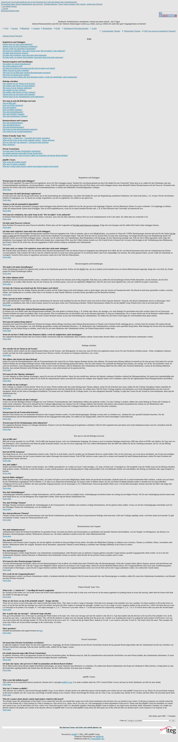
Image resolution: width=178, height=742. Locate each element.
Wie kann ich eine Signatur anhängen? (17, 88)
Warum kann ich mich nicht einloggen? (18, 44)
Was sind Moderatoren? (12, 125)
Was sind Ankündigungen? (13, 112)
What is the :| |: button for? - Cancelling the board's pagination (26, 138)
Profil (58, 28)
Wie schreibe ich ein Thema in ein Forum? (19, 83)
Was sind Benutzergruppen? (13, 127)
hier (88, 24)
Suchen (15, 28)
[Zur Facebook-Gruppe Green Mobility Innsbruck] (168, 14)
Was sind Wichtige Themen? (13, 114)
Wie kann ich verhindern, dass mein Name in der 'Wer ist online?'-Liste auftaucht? (34, 51)
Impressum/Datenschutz (10, 11)
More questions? (9, 145)
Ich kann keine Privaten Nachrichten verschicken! (22, 151)
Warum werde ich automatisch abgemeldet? (19, 49)
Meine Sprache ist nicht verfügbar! (16, 70)
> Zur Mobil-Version (9, 6)
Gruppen (36, 28)
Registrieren (47, 28)
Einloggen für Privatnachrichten (76, 28)
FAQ (6, 28)
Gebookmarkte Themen (111, 31)
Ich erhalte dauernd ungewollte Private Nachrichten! (23, 153)
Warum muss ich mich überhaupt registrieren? (20, 46)
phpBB (74, 734)
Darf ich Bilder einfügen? (12, 110)
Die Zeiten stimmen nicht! (13, 66)
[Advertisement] (89, 725)
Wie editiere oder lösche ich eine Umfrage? (19, 92)
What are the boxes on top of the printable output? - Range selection (28, 140)
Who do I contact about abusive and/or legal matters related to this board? (31, 166)
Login (94, 28)
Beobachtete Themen (132, 31)
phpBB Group (66, 682)
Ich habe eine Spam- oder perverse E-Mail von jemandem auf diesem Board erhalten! (35, 155)
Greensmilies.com (97, 739)
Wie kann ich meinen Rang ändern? (16, 75)
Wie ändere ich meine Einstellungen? (17, 64)
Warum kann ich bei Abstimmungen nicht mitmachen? (23, 97)
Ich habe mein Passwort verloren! (15, 53)
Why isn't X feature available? (14, 164)
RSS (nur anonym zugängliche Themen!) (160, 31)
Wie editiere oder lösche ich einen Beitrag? (19, 86)
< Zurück (4, 9)
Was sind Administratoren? (13, 123)
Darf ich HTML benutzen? (13, 105)
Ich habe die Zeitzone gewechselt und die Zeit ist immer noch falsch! (29, 68)
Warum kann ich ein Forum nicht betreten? (19, 94)
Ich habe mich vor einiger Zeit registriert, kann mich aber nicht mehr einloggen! (33, 57)
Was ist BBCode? (9, 103)
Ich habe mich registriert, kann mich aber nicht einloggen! (25, 55)
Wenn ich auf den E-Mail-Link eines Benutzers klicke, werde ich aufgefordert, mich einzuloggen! (40, 77)
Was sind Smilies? (9, 107)
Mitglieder (25, 28)
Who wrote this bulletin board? (14, 162)
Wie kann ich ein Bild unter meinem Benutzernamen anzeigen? (27, 73)
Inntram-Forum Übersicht (12, 36)
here (41, 631)
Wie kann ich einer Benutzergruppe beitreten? (20, 129)
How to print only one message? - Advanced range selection (26, 142)
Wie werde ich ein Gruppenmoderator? (17, 131)
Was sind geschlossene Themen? (15, 116)
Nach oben (7, 190)
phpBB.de (100, 736)
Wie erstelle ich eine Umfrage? (14, 90)
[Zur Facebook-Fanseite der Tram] (168, 17)
